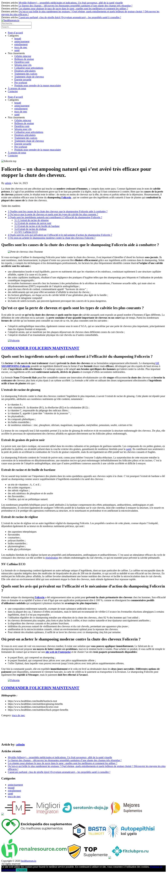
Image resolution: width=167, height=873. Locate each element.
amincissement (21, 41)
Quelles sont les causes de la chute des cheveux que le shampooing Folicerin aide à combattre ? (57, 211)
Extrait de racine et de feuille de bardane (37, 226)
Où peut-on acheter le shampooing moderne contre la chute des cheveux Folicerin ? (51, 237)
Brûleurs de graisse (24, 59)
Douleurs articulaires (25, 70)
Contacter (13, 91)
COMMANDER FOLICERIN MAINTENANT (40, 348)
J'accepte (21, 870)
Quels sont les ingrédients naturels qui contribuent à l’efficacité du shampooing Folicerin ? (55, 217)
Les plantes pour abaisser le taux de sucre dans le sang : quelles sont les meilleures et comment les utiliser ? (73, 8)
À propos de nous (17, 88)
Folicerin (66, 197)
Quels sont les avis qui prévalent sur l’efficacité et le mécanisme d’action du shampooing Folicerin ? (60, 235)
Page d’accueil (15, 32)
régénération (51, 557)
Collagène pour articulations (28, 67)
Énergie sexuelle (22, 79)
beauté (17, 38)
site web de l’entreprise (58, 652)
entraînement (21, 44)
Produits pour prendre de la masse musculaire (37, 85)
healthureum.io (28, 860)
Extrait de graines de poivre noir (32, 223)
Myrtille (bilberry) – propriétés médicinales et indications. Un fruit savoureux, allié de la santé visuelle (71, 2)
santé (17, 50)
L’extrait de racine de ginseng (31, 220)
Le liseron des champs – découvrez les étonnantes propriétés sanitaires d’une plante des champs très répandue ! (75, 5)
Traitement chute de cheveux (29, 76)
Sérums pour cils (22, 65)
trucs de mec (20, 47)
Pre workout (20, 82)
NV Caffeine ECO (26, 232)
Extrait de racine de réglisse (30, 229)
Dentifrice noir (21, 62)
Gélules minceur (22, 56)
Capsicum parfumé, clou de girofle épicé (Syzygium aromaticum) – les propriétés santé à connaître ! (70, 17)
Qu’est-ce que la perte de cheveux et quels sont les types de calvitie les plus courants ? (53, 214)
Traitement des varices (25, 73)
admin (8, 183)
